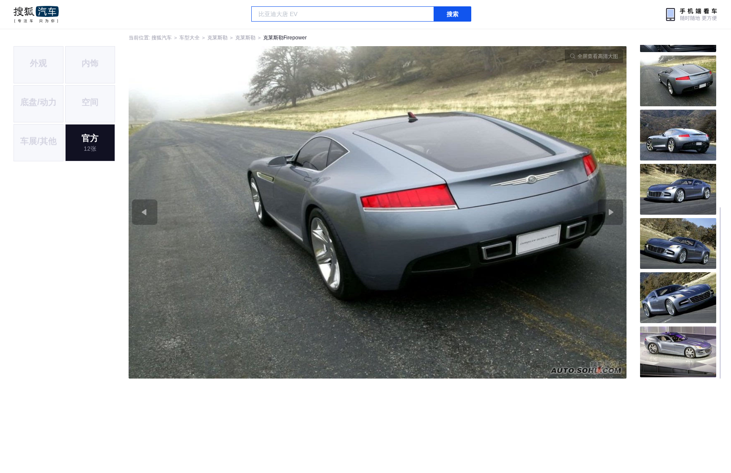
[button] (253, 212)
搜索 (453, 14)
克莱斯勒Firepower (285, 38)
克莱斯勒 (217, 38)
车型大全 (189, 38)
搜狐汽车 (36, 14)
